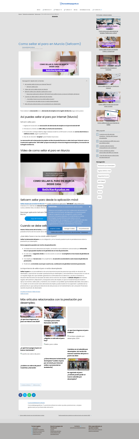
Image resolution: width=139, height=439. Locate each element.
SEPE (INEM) (101, 181)
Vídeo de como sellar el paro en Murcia (36, 89)
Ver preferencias (84, 228)
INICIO (38, 10)
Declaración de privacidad (72, 232)
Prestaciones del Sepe (55, 431)
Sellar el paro (36, 292)
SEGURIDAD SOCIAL (85, 10)
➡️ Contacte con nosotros (37, 429)
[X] (25, 395)
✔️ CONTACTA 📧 (97, 10)
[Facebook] (20, 395)
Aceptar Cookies (55, 228)
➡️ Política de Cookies (36, 432)
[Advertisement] (56, 29)
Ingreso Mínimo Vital (104, 171)
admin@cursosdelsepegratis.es (77, 427)
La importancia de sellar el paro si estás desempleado (42, 101)
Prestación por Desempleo (106, 165)
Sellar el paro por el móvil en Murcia (32, 204)
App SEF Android (37, 219)
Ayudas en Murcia (26, 292)
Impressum (84, 232)
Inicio (99, 197)
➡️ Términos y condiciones (37, 431)
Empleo (100, 187)
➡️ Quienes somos (35, 434)
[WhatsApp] (29, 395)
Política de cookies (57, 232)
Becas (100, 192)
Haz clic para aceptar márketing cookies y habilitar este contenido (54, 174)
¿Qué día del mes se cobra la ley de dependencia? (109, 156)
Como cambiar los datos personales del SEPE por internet (108, 151)
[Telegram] (34, 395)
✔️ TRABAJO (57, 10)
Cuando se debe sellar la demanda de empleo (38, 96)
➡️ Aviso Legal (34, 428)
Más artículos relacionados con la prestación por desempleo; (43, 104)
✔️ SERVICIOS (46, 10)
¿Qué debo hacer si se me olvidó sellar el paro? (40, 99)
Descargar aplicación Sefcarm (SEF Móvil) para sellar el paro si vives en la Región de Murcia (53, 94)
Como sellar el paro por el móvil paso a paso (32, 415)
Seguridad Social (103, 176)
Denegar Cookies (69, 228)
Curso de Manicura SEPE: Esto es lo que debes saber (109, 142)
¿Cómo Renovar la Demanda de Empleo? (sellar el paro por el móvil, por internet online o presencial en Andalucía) (55, 363)
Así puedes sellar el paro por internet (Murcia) (38, 84)
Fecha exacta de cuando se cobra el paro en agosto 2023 (74, 415)
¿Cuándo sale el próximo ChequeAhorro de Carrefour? (108, 147)
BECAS (75, 10)
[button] (90, 207)
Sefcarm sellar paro (32, 86)
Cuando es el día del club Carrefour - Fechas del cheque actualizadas (108, 136)
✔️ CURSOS (67, 10)
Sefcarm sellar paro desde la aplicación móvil (38, 91)
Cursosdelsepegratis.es (28, 47)
